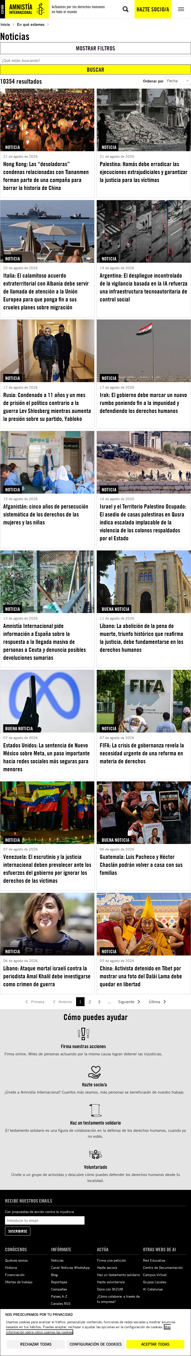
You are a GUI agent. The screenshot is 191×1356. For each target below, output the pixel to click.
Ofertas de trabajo (18, 1282)
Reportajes (59, 1282)
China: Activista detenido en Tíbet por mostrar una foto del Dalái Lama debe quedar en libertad (141, 976)
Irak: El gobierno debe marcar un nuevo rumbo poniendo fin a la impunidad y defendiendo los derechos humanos (143, 402)
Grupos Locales (154, 1282)
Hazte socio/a (153, 9)
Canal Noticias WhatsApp (70, 1267)
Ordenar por (153, 80)
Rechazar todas (35, 1344)
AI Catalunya (153, 1289)
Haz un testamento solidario (118, 1275)
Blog (54, 1275)
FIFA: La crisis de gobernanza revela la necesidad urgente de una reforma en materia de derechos (142, 753)
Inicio (5, 24)
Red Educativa (154, 1260)
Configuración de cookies (96, 1344)
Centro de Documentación (163, 1267)
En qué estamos (31, 24)
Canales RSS (61, 1303)
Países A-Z (59, 1296)
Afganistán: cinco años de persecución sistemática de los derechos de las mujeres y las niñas (45, 514)
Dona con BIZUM (110, 1289)
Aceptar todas (155, 1344)
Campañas (59, 1289)
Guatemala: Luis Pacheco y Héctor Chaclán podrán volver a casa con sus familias (141, 864)
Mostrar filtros (95, 48)
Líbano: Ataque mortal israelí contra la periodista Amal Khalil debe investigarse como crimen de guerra (47, 976)
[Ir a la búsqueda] (126, 9)
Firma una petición (111, 1260)
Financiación (15, 1275)
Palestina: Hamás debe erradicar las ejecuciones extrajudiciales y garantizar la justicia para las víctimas (144, 171)
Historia (11, 1267)
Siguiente (126, 1001)
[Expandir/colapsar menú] (181, 9)
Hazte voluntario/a (111, 1282)
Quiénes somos (16, 1260)
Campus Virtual (155, 1275)
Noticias (57, 1260)
